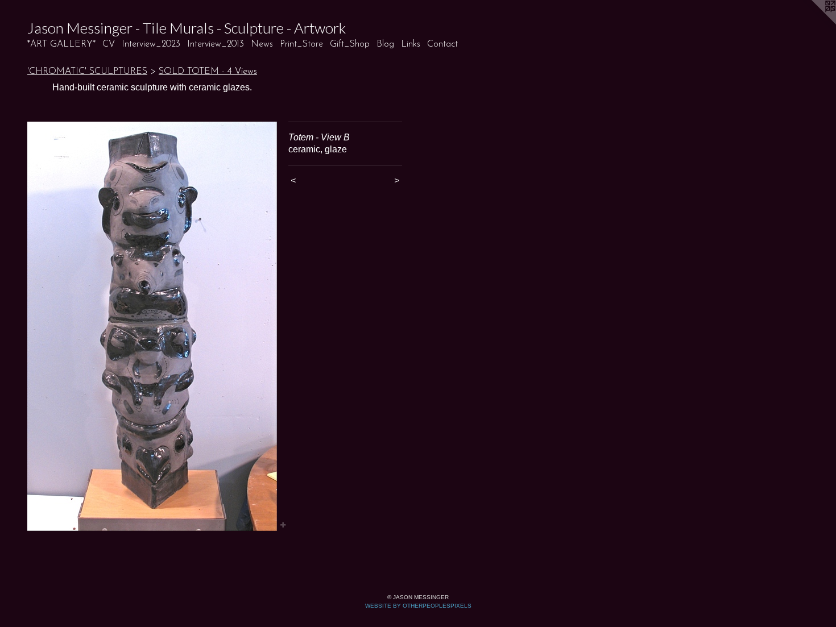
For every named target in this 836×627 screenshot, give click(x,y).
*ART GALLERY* (61, 44)
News (262, 44)
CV (108, 44)
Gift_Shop (350, 44)
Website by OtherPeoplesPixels (418, 606)
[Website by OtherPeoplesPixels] (813, 22)
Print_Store (301, 44)
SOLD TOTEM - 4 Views (208, 71)
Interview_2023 (151, 44)
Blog (385, 44)
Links (410, 44)
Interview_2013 (215, 44)
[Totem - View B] (152, 326)
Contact (442, 44)
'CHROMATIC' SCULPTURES (87, 71)
